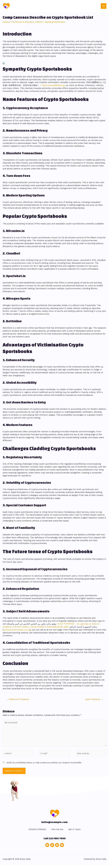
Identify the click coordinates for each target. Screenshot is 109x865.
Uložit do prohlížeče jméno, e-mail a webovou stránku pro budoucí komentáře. (44, 762)
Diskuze (6, 22)
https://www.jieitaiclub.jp (53, 85)
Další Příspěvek (94, 699)
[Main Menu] (103, 6)
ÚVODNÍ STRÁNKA (37, 829)
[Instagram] (57, 845)
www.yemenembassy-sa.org (16, 630)
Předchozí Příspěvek (17, 699)
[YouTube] (62, 845)
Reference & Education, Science (27, 22)
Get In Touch (74, 829)
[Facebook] (47, 845)
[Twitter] (52, 845)
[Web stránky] (90, 754)
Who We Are (57, 829)
